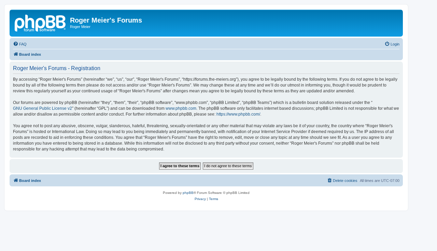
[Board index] (40, 22)
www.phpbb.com (181, 108)
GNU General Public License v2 (42, 108)
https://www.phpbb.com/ (238, 114)
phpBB (188, 193)
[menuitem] (20, 44)
